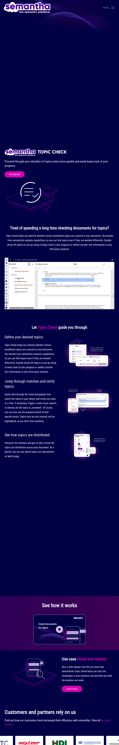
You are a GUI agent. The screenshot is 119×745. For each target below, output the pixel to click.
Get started (14, 174)
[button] (108, 7)
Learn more (71, 688)
